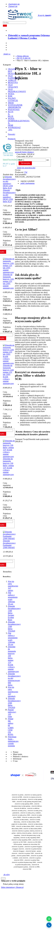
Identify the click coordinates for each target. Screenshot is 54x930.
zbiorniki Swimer (31, 851)
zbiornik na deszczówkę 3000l (25, 826)
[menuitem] (29, 36)
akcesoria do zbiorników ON (31, 844)
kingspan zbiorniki (18, 849)
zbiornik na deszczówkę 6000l (32, 828)
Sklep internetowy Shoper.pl (12, 887)
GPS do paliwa (18, 844)
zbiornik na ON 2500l (34, 842)
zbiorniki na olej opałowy (19, 799)
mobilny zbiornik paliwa (24, 833)
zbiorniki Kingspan (18, 851)
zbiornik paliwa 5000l (23, 855)
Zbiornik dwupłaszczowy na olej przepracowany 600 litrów (14, 679)
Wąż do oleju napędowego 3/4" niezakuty (13, 691)
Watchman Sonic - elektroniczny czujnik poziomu (13, 741)
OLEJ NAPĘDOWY (14, 77)
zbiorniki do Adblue (20, 808)
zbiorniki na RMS (34, 867)
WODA (11, 94)
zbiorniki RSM (27, 869)
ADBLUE (12, 80)
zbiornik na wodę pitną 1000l (21, 815)
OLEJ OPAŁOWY (13, 86)
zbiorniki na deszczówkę (21, 819)
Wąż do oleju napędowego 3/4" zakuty (13, 585)
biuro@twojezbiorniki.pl (12, 159)
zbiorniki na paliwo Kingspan (33, 846)
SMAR (11, 103)
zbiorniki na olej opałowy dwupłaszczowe (29, 801)
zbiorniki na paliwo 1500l (26, 853)
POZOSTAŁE (14, 109)
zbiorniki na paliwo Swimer (33, 849)
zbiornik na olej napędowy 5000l (30, 837)
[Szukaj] (5, 26)
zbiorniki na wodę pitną (19, 810)
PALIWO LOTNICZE (13, 99)
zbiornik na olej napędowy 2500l (21, 840)
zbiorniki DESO (18, 860)
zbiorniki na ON (37, 840)
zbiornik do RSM (17, 797)
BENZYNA (13, 82)
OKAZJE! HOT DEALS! (12, 71)
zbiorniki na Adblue (33, 808)
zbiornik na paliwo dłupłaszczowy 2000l (24, 862)
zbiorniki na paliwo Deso (31, 860)
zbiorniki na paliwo (17, 795)
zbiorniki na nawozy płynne (32, 795)
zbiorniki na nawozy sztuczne (32, 797)
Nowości (11, 134)
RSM (10, 96)
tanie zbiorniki (23, 858)
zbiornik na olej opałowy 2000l (24, 804)
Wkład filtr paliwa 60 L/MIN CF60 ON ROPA (11, 727)
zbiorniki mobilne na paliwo (20, 831)
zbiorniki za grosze (35, 858)
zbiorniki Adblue (36, 806)
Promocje (11, 139)
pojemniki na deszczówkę (19, 824)
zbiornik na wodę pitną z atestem (30, 813)
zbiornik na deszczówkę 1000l (30, 822)
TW (25, 172)
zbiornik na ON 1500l (19, 842)
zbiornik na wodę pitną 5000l (31, 817)
